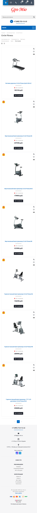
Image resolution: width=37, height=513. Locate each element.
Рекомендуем (18, 464)
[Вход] (31, 2)
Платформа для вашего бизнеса (18, 504)
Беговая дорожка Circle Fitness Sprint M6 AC (18, 83)
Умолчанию (18, 41)
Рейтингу (22, 39)
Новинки (18, 466)
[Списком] (4, 43)
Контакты (18, 483)
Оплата (18, 478)
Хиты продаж (18, 470)
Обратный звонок (20, 23)
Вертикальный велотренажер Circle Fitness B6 (18, 136)
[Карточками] (1, 43)
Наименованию (5, 41)
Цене (12, 41)
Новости (18, 460)
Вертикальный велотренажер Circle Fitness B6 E (18, 188)
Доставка (18, 480)
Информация (18, 474)
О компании (18, 481)
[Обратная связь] (10, 2)
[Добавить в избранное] (34, 51)
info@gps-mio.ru (18, 435)
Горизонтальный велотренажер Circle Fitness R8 (18, 346)
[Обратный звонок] (15, 2)
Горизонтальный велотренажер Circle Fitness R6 (18, 294)
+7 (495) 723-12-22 (20, 21)
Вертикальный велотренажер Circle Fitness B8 (18, 241)
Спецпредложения (18, 468)
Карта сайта (18, 493)
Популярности (15, 39)
